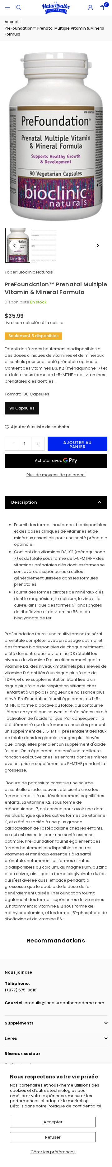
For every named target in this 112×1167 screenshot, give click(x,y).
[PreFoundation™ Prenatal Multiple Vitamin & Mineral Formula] (43, 245)
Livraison (13, 323)
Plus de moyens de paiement (56, 475)
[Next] (97, 245)
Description (24, 502)
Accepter (53, 1122)
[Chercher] (18, 8)
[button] (101, 7)
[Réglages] (90, 7)
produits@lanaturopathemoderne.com (64, 1003)
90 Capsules (22, 408)
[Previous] (14, 245)
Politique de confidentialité (74, 1106)
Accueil (12, 21)
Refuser (53, 1137)
